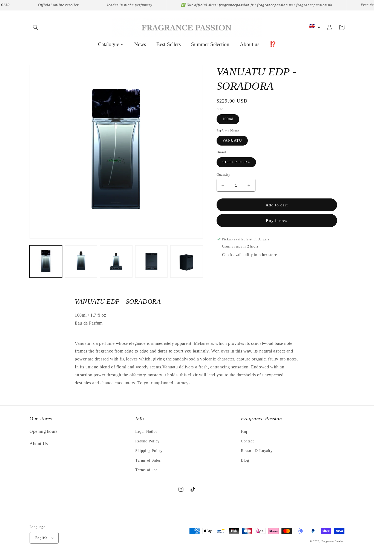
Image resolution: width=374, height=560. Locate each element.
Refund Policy (147, 441)
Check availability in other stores (250, 255)
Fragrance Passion (332, 541)
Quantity (224, 174)
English (41, 538)
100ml (228, 119)
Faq (244, 432)
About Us (39, 443)
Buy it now (276, 220)
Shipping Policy (149, 451)
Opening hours (43, 431)
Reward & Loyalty (257, 451)
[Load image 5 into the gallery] (186, 261)
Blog (245, 460)
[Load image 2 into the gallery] (81, 261)
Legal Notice (146, 432)
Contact (247, 441)
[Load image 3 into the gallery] (116, 261)
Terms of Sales (147, 460)
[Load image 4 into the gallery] (151, 261)
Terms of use (146, 470)
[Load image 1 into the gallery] (46, 261)
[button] (36, 27)
